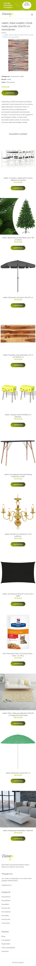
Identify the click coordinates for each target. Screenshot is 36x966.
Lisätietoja (10, 93)
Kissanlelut (5, 904)
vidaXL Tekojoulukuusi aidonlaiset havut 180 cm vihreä (18, 239)
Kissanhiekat (6, 900)
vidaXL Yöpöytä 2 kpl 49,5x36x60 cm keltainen (18, 416)
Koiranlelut (5, 915)
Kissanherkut (6, 897)
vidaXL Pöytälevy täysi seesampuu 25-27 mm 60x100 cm (18, 356)
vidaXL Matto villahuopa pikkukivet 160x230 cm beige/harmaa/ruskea (18, 714)
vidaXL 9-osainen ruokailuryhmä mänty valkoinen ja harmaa (18, 179)
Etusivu (4, 33)
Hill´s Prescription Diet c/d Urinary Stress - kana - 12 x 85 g (18, 655)
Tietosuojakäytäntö (8, 948)
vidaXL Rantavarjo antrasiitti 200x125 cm (18, 297)
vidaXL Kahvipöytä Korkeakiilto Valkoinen (18, 830)
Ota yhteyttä (6, 940)
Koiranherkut (6, 912)
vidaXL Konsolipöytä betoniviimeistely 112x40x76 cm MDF (18, 475)
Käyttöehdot (6, 944)
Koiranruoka (6, 919)
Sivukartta (5, 951)
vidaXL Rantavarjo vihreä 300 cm (18, 773)
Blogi (3, 936)
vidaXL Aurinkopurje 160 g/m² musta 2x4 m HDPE (18, 595)
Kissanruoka (6, 908)
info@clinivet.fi (7, 885)
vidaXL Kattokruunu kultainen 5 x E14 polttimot (18, 535)
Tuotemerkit (14, 76)
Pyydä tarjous (27, 4)
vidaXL (22, 76)
